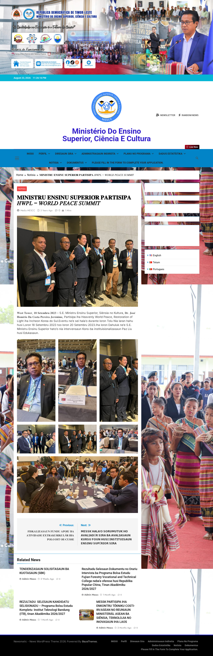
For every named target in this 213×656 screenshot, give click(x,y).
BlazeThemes (89, 641)
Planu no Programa (137, 153)
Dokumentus (75, 162)
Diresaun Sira (64, 153)
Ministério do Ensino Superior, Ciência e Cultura (106, 135)
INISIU (30, 153)
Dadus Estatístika (170, 153)
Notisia (54, 162)
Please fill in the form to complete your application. (127, 162)
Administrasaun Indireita (98, 153)
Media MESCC (27, 210)
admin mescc (29, 578)
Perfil (43, 153)
